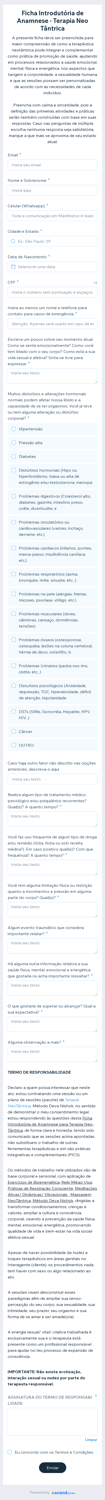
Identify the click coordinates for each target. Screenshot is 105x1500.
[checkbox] (52, 430)
